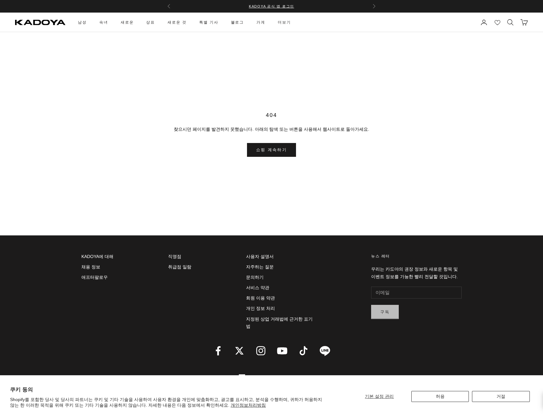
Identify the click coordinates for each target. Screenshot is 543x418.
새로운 (127, 22)
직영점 (174, 256)
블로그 (237, 22)
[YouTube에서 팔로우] (282, 350)
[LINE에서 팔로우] (325, 350)
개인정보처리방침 (248, 405)
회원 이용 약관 (260, 297)
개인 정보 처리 (260, 308)
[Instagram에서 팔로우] (260, 350)
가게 (260, 22)
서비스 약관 (257, 287)
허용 (440, 396)
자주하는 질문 (260, 266)
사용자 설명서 (260, 256)
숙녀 (103, 22)
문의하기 (255, 277)
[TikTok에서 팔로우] (303, 350)
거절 (500, 396)
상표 (150, 22)
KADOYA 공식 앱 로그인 (271, 6)
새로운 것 (177, 22)
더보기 (284, 22)
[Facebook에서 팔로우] (218, 350)
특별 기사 (208, 22)
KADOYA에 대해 (97, 256)
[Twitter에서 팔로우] (239, 350)
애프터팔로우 (94, 277)
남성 (82, 22)
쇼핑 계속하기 (271, 149)
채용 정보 (90, 266)
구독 (385, 312)
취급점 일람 (179, 266)
